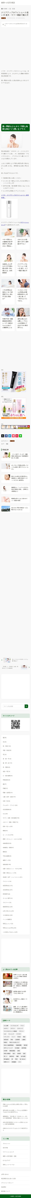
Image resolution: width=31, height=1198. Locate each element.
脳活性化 (12, 1056)
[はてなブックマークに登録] (9, 435)
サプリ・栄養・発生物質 (11, 818)
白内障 (5, 1050)
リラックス (6, 1037)
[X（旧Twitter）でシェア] (2, 435)
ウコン (22, 1025)
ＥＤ (20, 1062)
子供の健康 (7, 856)
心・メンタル (8, 835)
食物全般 (7, 864)
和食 (12, 1039)
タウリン (13, 1028)
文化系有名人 (8, 890)
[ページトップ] (27, 1194)
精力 (14, 1053)
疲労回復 (24, 1048)
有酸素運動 (18, 1045)
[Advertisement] (15, 50)
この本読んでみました (10, 932)
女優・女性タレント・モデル (12, 868)
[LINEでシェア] (20, 435)
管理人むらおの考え (9, 928)
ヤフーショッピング (8, 1152)
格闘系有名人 (8, 906)
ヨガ (5, 1034)
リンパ (13, 1037)
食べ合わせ (22, 1059)
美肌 (7, 443)
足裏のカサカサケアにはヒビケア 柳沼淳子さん (15, 1129)
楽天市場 (5, 1147)
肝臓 (5, 788)
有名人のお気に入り (14, 1042)
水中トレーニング (8, 1048)
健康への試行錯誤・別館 (9, 1156)
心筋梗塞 (17, 1039)
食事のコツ (6, 1062)
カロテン (6, 1028)
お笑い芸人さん (8, 911)
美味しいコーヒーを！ (9, 1164)
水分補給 (17, 1048)
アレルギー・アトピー (10, 805)
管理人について (8, 923)
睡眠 (5, 830)
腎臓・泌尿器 (8, 792)
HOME (5, 9)
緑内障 (19, 1053)
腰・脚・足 (7, 763)
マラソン (21, 1031)
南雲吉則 (6, 1039)
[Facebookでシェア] (6, 435)
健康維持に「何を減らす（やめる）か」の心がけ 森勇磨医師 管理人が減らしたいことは (15, 1117)
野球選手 (6, 894)
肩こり (5, 1056)
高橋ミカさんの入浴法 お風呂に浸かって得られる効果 (15, 1105)
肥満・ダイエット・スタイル (12, 839)
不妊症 (19, 1037)
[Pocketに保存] (13, 435)
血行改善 (23, 1056)
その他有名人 (8, 915)
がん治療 (6, 1025)
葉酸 (17, 1056)
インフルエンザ (14, 1025)
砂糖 (18, 1050)
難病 (5, 852)
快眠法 (5, 1042)
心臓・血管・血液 (9, 797)
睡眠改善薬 (12, 1050)
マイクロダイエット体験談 (10, 1031)
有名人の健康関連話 (9, 1045)
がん (5, 813)
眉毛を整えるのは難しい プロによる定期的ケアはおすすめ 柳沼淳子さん (15, 1111)
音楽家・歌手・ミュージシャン (12, 877)
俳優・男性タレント (9, 873)
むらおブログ (6, 1160)
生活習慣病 (7, 809)
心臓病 (23, 1039)
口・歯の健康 (8, 775)
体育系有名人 (8, 885)
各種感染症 (7, 843)
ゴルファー (7, 902)
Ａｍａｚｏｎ (6, 1143)
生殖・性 (6, 801)
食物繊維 (14, 1062)
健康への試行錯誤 (8, 2)
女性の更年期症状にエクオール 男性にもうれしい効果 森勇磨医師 (15, 1123)
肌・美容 (12, 9)
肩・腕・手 (7, 759)
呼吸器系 (6, 780)
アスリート (7, 881)
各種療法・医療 (8, 847)
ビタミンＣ (20, 1028)
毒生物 (25, 1045)
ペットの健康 (7, 919)
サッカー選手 (8, 898)
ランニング (11, 1034)
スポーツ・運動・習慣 (10, 822)
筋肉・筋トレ (8, 826)
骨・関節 (6, 767)
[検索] (26, 706)
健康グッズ (7, 860)
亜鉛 (24, 1037)
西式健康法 (6, 1059)
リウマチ (18, 1034)
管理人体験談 (7, 1053)
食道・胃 (6, 771)
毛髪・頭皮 (7, 750)
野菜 (16, 1059)
